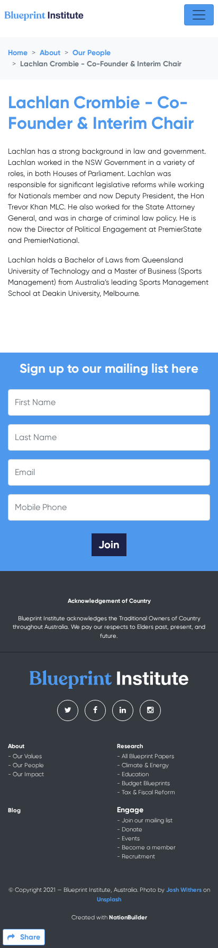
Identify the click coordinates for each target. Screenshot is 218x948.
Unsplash (109, 899)
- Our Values (25, 756)
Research (130, 746)
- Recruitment (136, 856)
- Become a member (146, 847)
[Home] (44, 14)
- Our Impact (26, 774)
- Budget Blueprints (143, 783)
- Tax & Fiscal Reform (146, 792)
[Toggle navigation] (199, 14)
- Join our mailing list (144, 820)
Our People (91, 52)
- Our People (26, 765)
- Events (128, 838)
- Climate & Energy (143, 765)
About (50, 52)
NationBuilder (128, 917)
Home (18, 52)
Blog (14, 810)
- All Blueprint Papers (145, 756)
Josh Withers (184, 889)
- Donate (129, 829)
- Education (133, 774)
